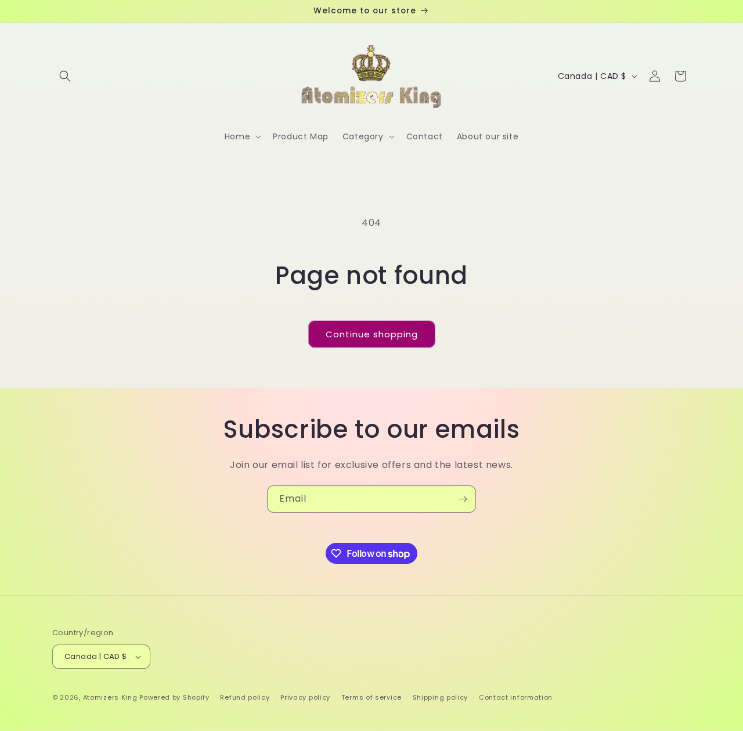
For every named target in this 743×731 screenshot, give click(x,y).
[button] (65, 76)
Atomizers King (110, 697)
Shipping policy (440, 697)
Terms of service (371, 697)
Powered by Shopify (174, 697)
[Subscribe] (462, 499)
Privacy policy (305, 697)
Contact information (516, 697)
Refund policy (244, 697)
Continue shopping (372, 334)
